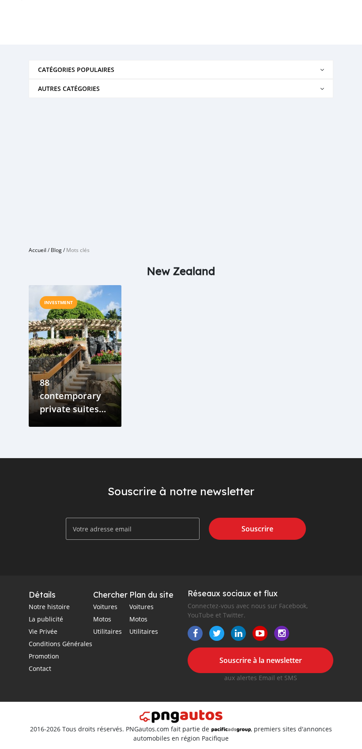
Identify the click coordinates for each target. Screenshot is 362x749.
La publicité (46, 619)
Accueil (37, 249)
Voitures (105, 606)
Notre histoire (49, 606)
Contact (40, 668)
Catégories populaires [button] (76, 69)
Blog (56, 249)
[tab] (181, 69)
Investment (58, 302)
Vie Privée (43, 631)
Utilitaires (107, 631)
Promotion (44, 656)
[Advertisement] (181, 168)
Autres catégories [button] (69, 88)
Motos (102, 619)
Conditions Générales (60, 644)
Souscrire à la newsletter (260, 660)
